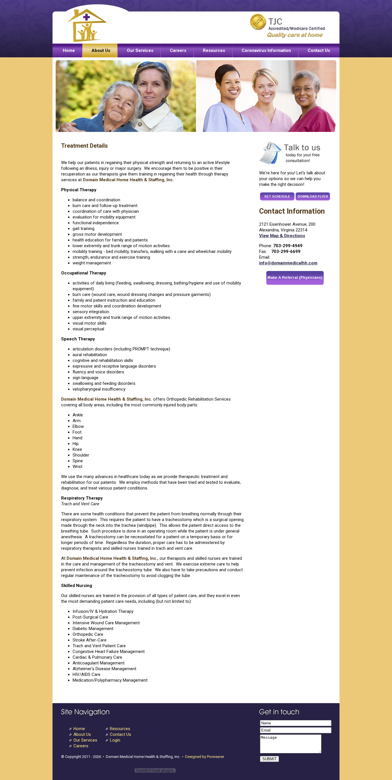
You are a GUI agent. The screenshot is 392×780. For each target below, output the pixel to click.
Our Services (140, 50)
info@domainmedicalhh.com (288, 263)
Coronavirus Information (266, 50)
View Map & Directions (282, 235)
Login (115, 740)
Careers (178, 50)
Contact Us (319, 50)
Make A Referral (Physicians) (295, 277)
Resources (214, 50)
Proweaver (215, 756)
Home (69, 50)
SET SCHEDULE (277, 196)
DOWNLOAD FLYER (313, 196)
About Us (101, 50)
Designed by (195, 756)
